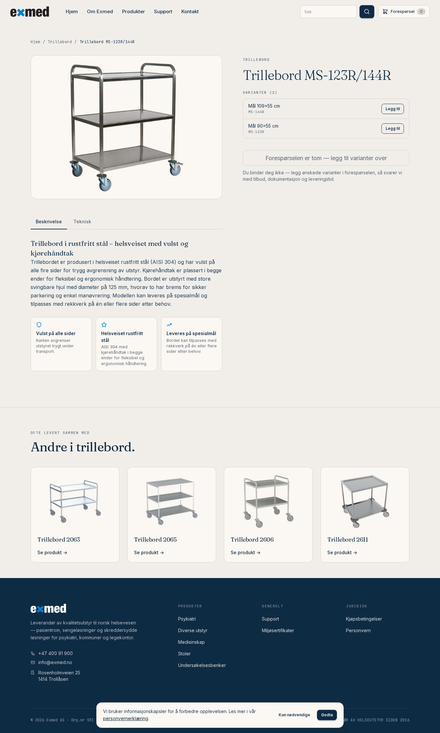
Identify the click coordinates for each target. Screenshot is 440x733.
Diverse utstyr (192, 630)
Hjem (72, 11)
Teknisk (82, 221)
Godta (327, 714)
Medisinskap (191, 642)
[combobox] (328, 11)
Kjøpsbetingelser (364, 619)
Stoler (184, 653)
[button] (404, 11)
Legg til (393, 108)
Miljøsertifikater (278, 630)
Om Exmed (100, 11)
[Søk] (366, 11)
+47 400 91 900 (55, 653)
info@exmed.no (55, 662)
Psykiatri (187, 619)
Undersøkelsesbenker (202, 665)
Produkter (133, 11)
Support (163, 11)
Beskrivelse (49, 221)
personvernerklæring (125, 718)
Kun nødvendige (294, 714)
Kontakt (190, 11)
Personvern (358, 630)
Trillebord (60, 41)
